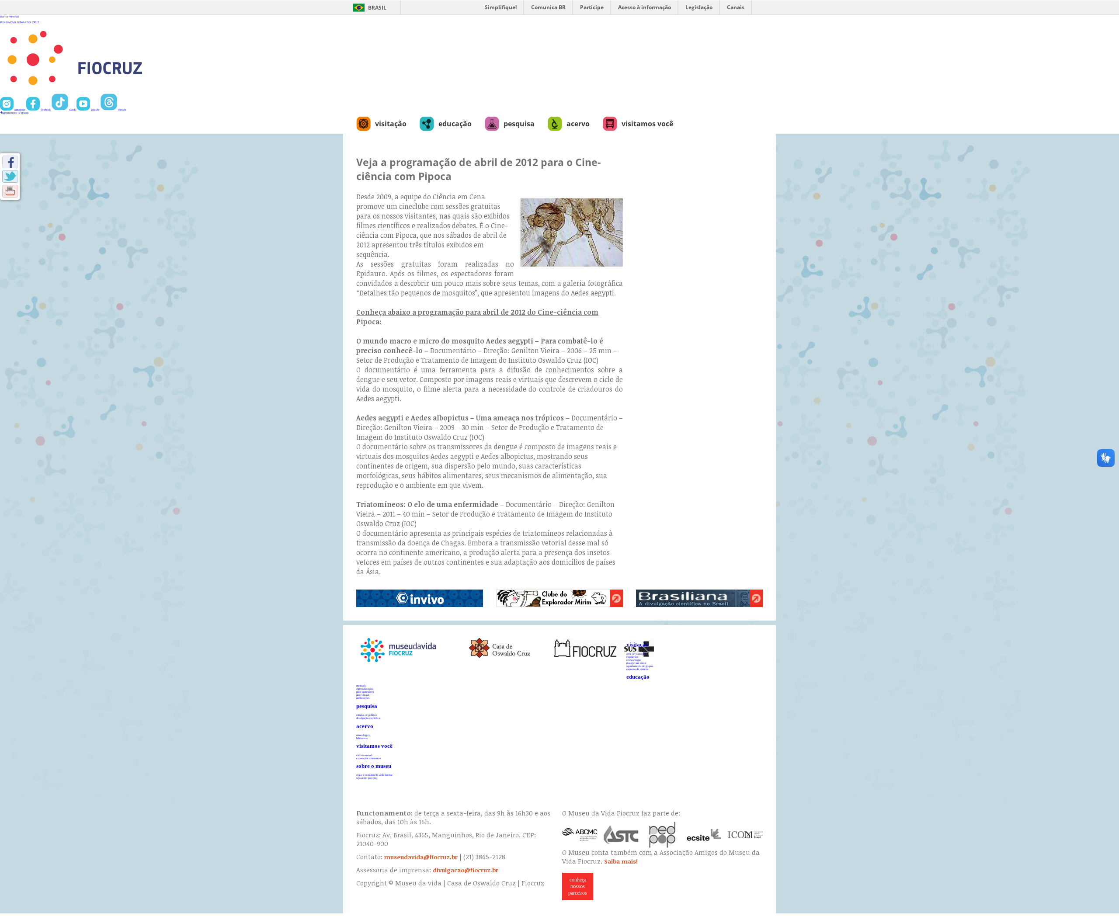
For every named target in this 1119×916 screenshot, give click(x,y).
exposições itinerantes (368, 758)
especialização (364, 688)
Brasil (377, 7)
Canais (735, 7)
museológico (363, 734)
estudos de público (366, 714)
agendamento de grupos (15, 112)
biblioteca (362, 737)
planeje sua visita (636, 662)
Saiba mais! (621, 861)
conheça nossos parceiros (577, 886)
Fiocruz (4, 16)
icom (745, 835)
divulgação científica (368, 717)
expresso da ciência (637, 668)
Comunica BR (548, 7)
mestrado (361, 685)
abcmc (579, 835)
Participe (592, 7)
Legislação (698, 7)
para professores (365, 691)
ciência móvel (364, 754)
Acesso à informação (644, 7)
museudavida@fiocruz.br (421, 857)
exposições (632, 656)
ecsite (704, 835)
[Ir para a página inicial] (103, 92)
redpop (662, 835)
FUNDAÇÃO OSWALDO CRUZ (19, 22)
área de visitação (636, 653)
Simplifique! (501, 7)
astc (621, 835)
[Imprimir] (10, 191)
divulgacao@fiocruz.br (465, 870)
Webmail (14, 16)
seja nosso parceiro (366, 777)
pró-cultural (362, 694)
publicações (362, 697)
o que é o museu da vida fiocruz (374, 774)
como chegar (633, 659)
